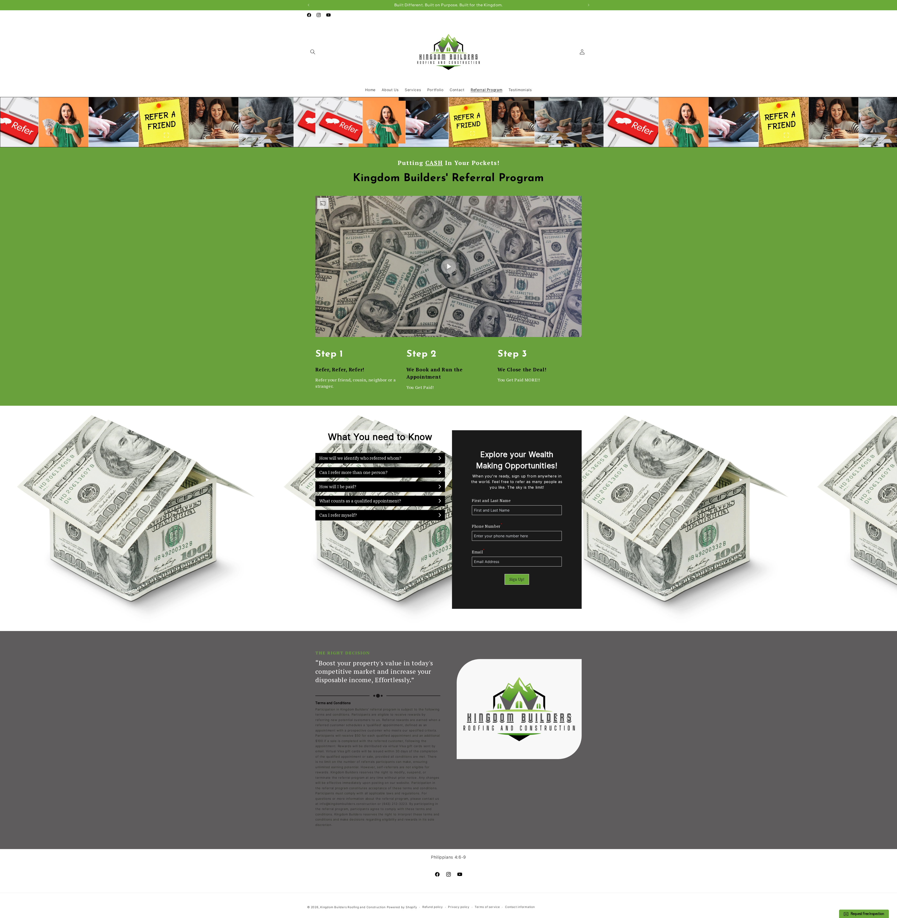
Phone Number (487, 526)
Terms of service (487, 907)
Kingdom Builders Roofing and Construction (353, 907)
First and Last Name (491, 500)
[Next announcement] (589, 5)
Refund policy (432, 907)
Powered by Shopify (402, 907)
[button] (312, 51)
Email (478, 551)
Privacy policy (459, 907)
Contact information (520, 907)
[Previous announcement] (308, 5)
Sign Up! (516, 579)
